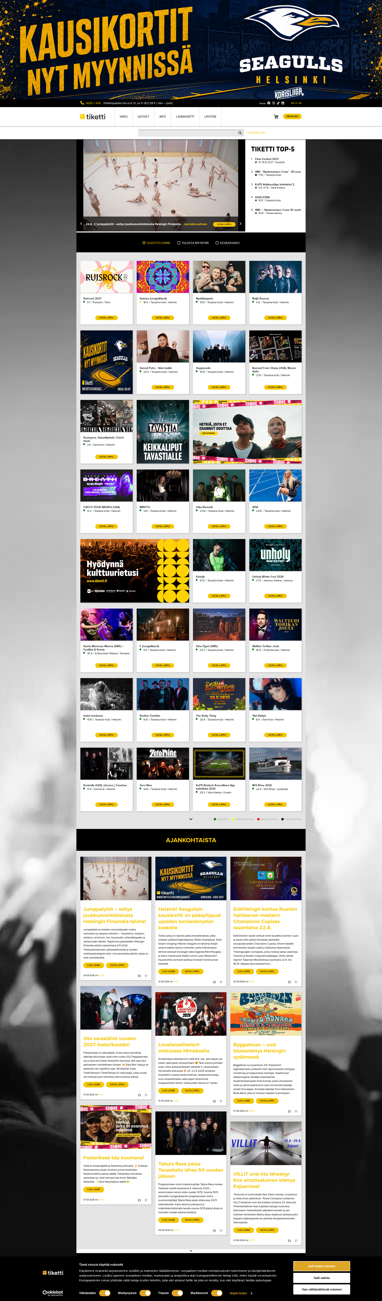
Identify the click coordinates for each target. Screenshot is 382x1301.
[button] (81, 224)
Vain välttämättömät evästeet (322, 1289)
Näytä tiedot (238, 1293)
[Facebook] (268, 103)
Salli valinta (322, 1278)
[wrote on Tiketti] (115, 878)
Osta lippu (117, 965)
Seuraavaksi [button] (229, 243)
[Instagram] (273, 103)
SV (300, 103)
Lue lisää (93, 965)
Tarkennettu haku (256, 132)
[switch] (145, 1293)
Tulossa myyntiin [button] (195, 243)
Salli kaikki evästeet (321, 1266)
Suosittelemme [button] (158, 243)
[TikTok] (278, 103)
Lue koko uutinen (195, 224)
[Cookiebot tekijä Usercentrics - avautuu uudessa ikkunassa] (52, 1293)
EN (292, 103)
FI (296, 103)
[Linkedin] (283, 103)
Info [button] (162, 116)
